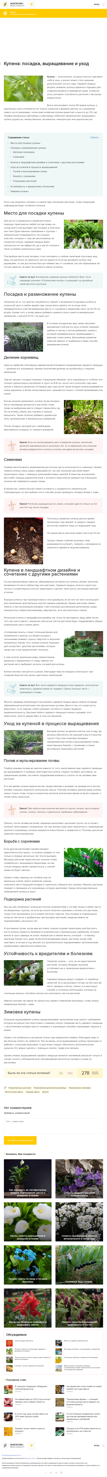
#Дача (23, 13)
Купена (45, 1092)
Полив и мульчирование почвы (30, 171)
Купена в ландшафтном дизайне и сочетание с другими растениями (47, 162)
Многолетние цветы (14, 1092)
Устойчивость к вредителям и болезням (32, 186)
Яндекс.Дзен (31, 1458)
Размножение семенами (79, 1088)
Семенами (18, 156)
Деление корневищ (23, 152)
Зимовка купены (19, 191)
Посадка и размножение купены (28, 147)
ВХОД (97, 4)
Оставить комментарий (20, 1140)
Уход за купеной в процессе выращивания (33, 167)
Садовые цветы (33, 1092)
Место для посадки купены (25, 143)
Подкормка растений (24, 181)
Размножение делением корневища (50, 1088)
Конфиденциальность (11, 1455)
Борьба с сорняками (24, 176)
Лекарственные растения (19, 1088)
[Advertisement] (53, 37)
